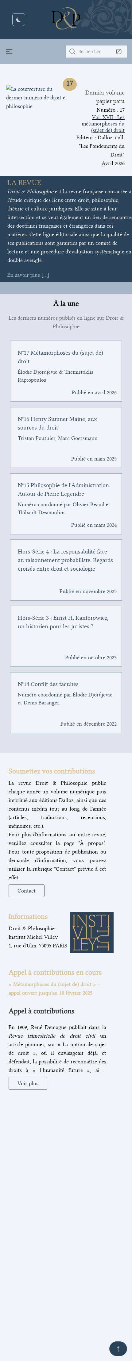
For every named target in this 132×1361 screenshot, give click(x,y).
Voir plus (27, 1083)
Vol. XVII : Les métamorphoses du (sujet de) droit (103, 123)
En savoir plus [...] (28, 275)
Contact (26, 891)
